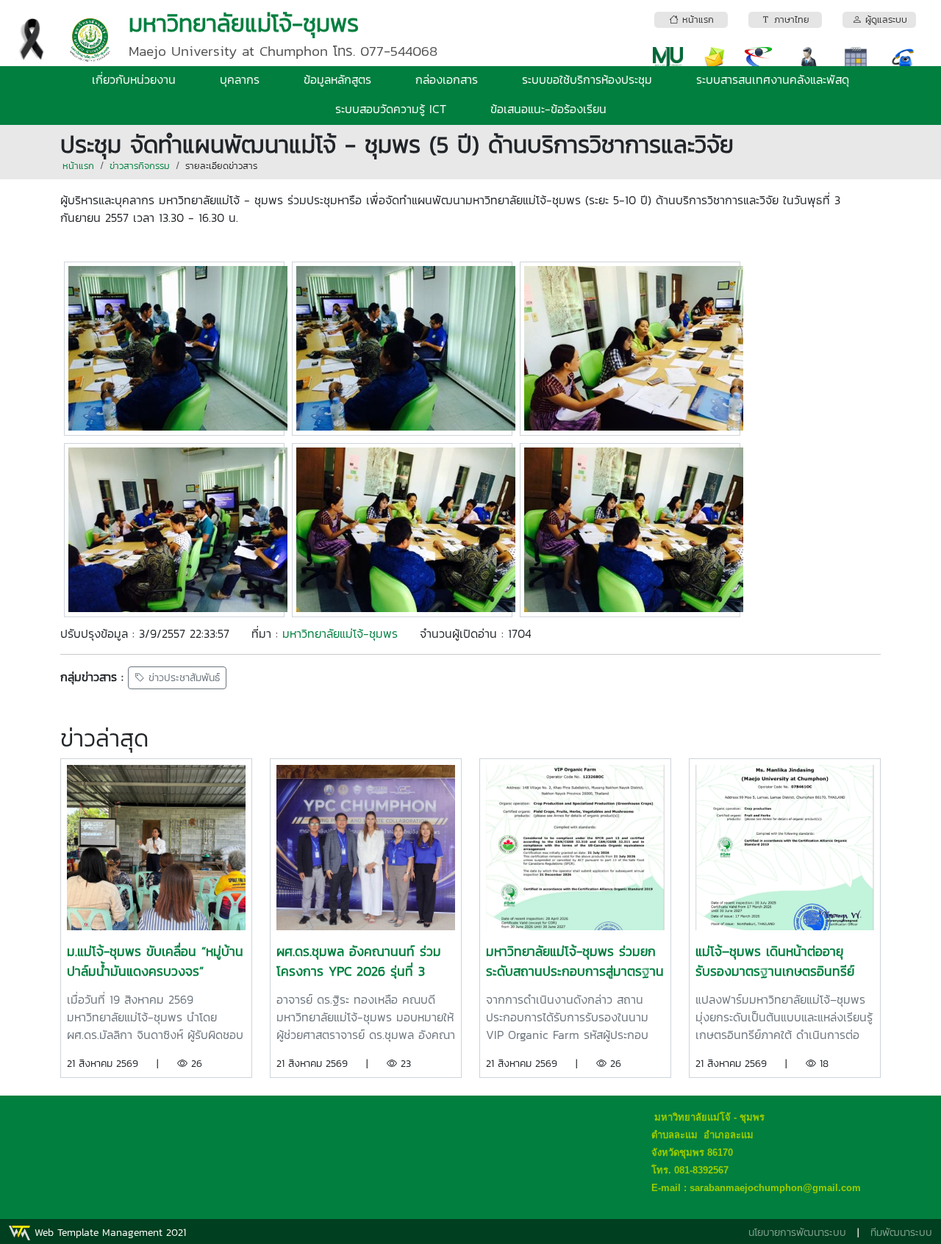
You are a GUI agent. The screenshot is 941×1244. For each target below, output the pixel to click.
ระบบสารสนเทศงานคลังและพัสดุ (772, 79)
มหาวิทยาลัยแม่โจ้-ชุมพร (340, 633)
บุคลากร (240, 79)
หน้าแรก (78, 166)
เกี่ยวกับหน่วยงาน (134, 79)
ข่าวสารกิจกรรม (140, 166)
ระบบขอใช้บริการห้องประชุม (587, 79)
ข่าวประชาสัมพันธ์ (182, 678)
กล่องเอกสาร (446, 79)
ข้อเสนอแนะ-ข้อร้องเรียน (548, 109)
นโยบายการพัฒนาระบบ (797, 1232)
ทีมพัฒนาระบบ (901, 1232)
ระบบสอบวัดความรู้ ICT (390, 109)
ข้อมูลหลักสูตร (337, 79)
